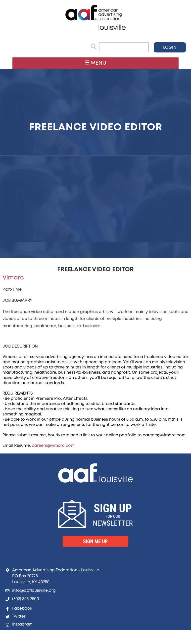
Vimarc (13, 277)
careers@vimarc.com (53, 446)
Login (170, 47)
